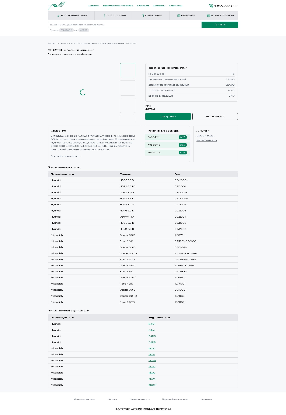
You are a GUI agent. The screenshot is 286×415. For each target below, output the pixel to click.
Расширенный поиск (73, 15)
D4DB (152, 336)
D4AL (152, 330)
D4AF (152, 324)
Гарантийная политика (118, 5)
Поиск (222, 24)
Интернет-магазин (84, 399)
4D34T (153, 385)
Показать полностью (65, 156)
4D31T (152, 360)
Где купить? (168, 116)
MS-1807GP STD (206, 140)
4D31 (152, 354)
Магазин (143, 5)
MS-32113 (154, 152)
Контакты (159, 5)
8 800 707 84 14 (226, 5)
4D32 (152, 366)
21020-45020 (204, 135)
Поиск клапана (116, 15)
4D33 (152, 372)
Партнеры (175, 5)
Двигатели (187, 15)
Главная (93, 5)
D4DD (152, 342)
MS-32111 (154, 137)
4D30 (152, 348)
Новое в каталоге (222, 15)
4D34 (152, 379)
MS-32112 (154, 145)
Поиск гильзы (153, 15)
